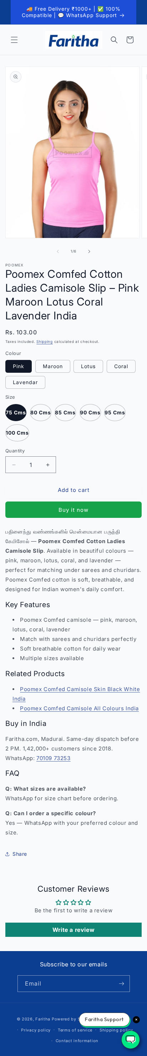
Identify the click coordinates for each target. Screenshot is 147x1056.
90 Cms (90, 412)
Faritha (42, 1019)
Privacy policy (36, 1030)
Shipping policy (116, 1030)
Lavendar (25, 382)
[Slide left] (58, 251)
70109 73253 (53, 758)
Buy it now (73, 509)
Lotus (88, 366)
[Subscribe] (122, 983)
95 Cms (115, 412)
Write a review (73, 929)
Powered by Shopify (73, 1019)
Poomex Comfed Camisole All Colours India (79, 708)
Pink (18, 366)
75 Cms (16, 412)
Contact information (77, 1040)
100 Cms (17, 433)
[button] (14, 40)
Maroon (53, 366)
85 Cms (65, 412)
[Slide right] (89, 251)
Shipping (44, 341)
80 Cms (40, 412)
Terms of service (75, 1030)
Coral (121, 366)
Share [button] (19, 854)
